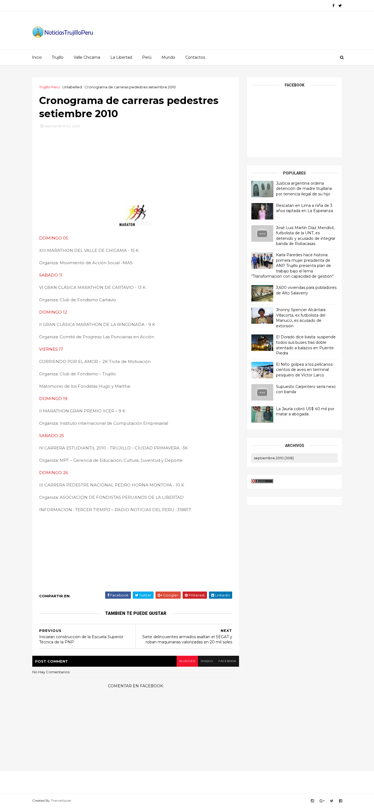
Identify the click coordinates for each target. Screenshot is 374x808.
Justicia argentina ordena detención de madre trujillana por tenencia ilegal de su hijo (304, 188)
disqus (207, 661)
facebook (227, 661)
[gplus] (322, 801)
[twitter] (340, 5)
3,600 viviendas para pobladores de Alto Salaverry (306, 290)
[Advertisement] (136, 168)
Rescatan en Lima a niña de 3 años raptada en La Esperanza (304, 208)
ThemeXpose (61, 800)
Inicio (37, 57)
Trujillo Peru (49, 87)
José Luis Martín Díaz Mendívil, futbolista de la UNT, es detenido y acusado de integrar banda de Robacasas (305, 235)
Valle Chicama (87, 57)
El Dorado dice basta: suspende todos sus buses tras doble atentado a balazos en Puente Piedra (306, 345)
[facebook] (333, 5)
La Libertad (121, 57)
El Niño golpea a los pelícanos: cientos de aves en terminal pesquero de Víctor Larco (304, 370)
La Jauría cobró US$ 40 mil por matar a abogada (305, 411)
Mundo (168, 57)
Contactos (195, 57)
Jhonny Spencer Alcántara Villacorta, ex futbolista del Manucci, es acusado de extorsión (301, 317)
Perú (146, 57)
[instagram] (312, 801)
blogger (187, 661)
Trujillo (58, 57)
